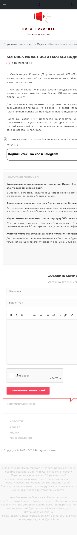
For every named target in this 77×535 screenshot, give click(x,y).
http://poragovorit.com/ (14, 501)
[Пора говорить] (38, 16)
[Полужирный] (11, 315)
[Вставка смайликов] (54, 315)
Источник (12, 145)
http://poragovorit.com (36, 516)
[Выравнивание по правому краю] (47, 315)
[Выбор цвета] (72, 315)
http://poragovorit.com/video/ (33, 505)
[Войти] (72, 4)
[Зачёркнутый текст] (28, 315)
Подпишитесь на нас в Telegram (33, 154)
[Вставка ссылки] (60, 315)
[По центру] (41, 315)
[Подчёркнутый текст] (22, 315)
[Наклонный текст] (16, 315)
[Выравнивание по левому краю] (35, 315)
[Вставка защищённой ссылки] (65, 315)
